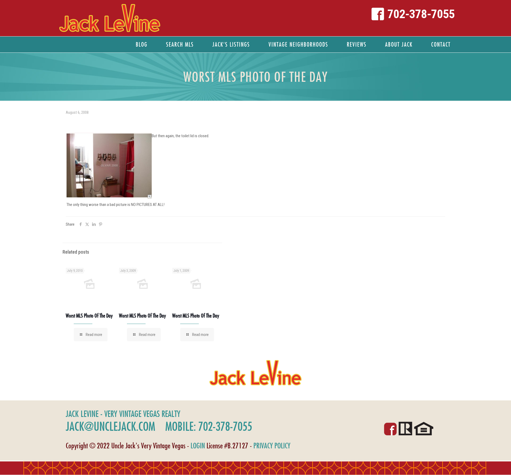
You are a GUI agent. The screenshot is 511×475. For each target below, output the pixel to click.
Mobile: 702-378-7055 (208, 426)
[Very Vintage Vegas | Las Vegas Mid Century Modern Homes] (109, 18)
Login (198, 445)
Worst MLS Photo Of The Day (89, 315)
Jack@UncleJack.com (110, 426)
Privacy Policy (271, 445)
